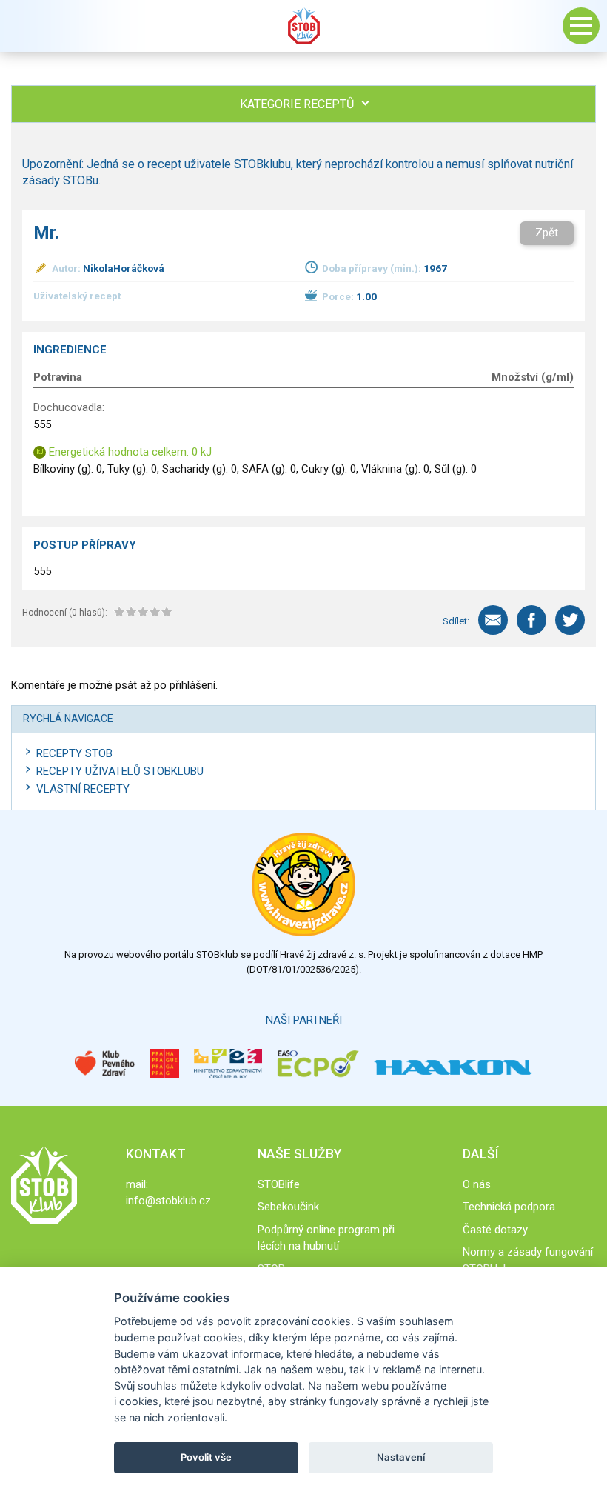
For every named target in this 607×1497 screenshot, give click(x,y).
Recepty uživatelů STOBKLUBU (120, 771)
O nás (477, 1184)
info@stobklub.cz (168, 1200)
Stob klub (303, 25)
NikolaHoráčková (123, 268)
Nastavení (401, 1457)
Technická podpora (509, 1206)
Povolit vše (206, 1457)
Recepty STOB (74, 753)
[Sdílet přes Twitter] (570, 620)
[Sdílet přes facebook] (531, 620)
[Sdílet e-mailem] (493, 620)
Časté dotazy (495, 1229)
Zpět (546, 232)
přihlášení (192, 685)
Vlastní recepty (83, 789)
